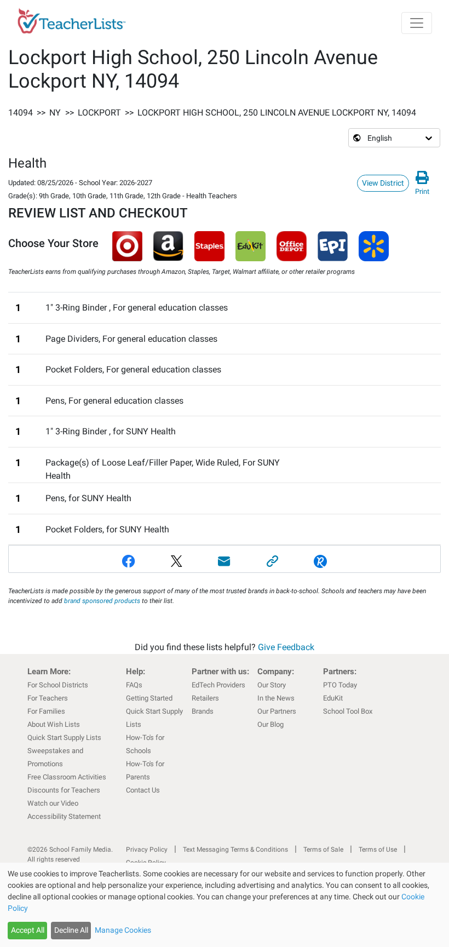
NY (55, 112)
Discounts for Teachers (63, 790)
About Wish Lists (53, 724)
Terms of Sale (323, 849)
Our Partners (276, 711)
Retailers (205, 698)
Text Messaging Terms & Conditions (235, 849)
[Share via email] (224, 561)
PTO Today (340, 685)
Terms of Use (378, 849)
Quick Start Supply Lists (64, 737)
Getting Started (149, 698)
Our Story (271, 685)
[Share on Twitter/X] (177, 561)
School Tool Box (347, 711)
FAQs (134, 685)
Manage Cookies (123, 930)
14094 (20, 112)
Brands (203, 711)
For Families (46, 711)
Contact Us (143, 790)
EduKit (333, 698)
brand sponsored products (102, 601)
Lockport (99, 112)
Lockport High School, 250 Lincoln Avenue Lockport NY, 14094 (276, 112)
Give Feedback (286, 647)
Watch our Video (52, 803)
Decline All (71, 930)
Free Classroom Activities (66, 777)
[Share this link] (273, 561)
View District (383, 183)
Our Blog (270, 724)
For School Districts (57, 685)
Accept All (27, 930)
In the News (276, 698)
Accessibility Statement (64, 816)
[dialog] (224, 905)
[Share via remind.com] (320, 561)
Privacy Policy (147, 849)
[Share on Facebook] (129, 561)
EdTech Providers (218, 685)
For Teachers (47, 698)
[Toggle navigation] (416, 23)
